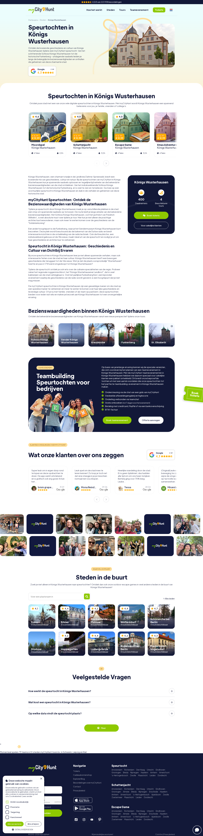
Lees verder (27, 796)
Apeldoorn (156, 794)
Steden (111, 10)
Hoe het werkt (94, 10)
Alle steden (170, 598)
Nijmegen (134, 772)
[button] (23, 829)
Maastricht (143, 775)
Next (106, 163)
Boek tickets (153, 215)
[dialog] (23, 804)
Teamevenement (139, 10)
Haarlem (144, 772)
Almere (126, 791)
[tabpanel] (141, 198)
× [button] (41, 779)
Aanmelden (45, 813)
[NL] (171, 10)
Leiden (153, 775)
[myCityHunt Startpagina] (44, 10)
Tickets (76, 771)
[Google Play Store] (83, 808)
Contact (77, 786)
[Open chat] (197, 830)
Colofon (159, 834)
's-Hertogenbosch (120, 775)
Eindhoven (160, 770)
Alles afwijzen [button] (33, 824)
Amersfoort (164, 772)
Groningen (116, 772)
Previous (97, 163)
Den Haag (140, 770)
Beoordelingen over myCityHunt (87, 783)
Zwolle (133, 775)
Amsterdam (117, 770)
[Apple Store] (83, 800)
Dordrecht (162, 775)
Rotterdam (129, 770)
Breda (125, 772)
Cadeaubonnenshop (82, 775)
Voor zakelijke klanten (151, 225)
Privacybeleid (45, 807)
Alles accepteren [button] (14, 824)
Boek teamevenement (117, 420)
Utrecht (150, 770)
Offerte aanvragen (151, 420)
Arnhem (153, 772)
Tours (122, 10)
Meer (103, 728)
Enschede (153, 791)
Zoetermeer (117, 797)
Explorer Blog (79, 779)
